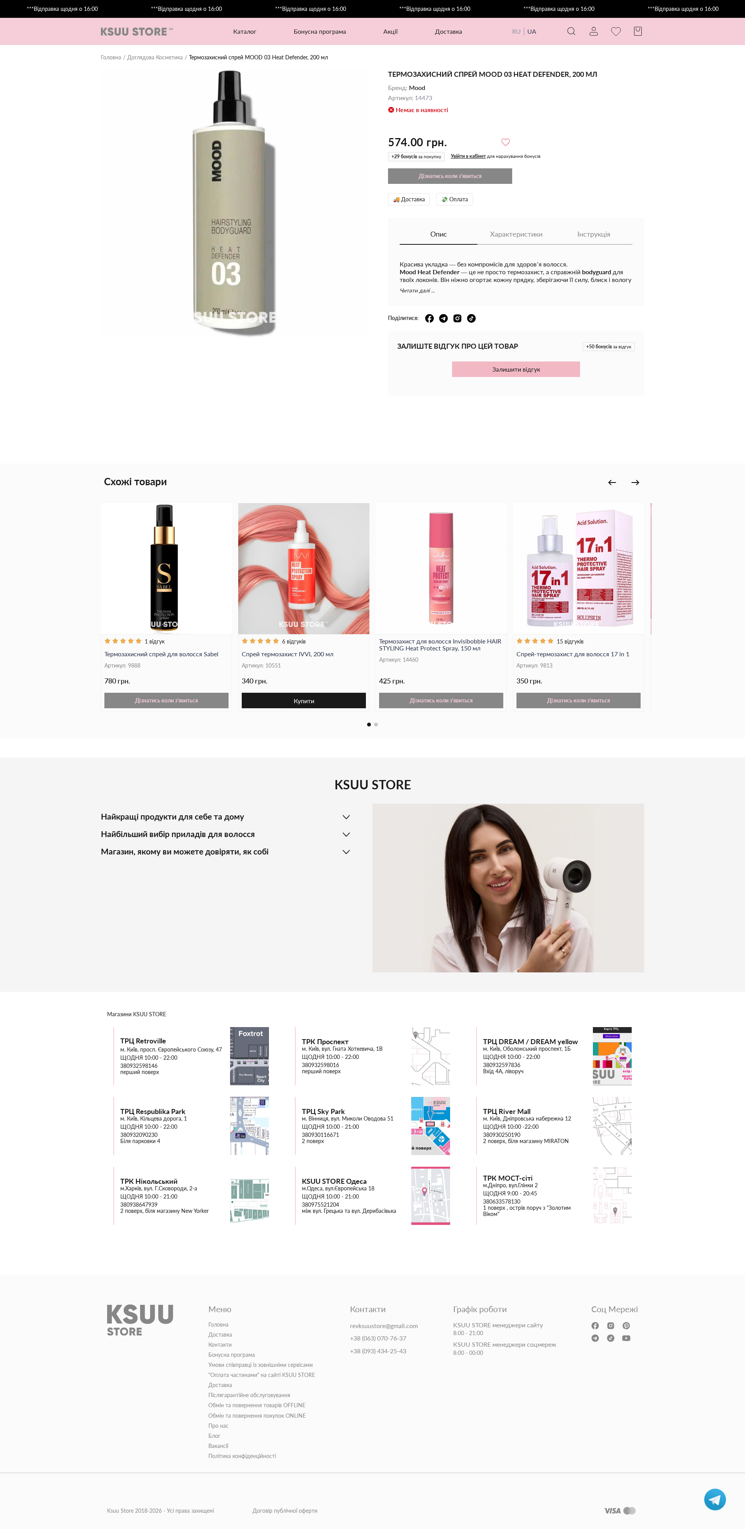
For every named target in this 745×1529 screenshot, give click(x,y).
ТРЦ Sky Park (323, 1111)
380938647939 (139, 1205)
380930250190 (501, 1135)
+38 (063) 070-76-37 (378, 1338)
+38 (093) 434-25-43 (378, 1350)
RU (516, 31)
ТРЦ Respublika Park (152, 1111)
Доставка (448, 31)
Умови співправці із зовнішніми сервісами (260, 1365)
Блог (214, 1436)
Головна (111, 57)
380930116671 (320, 1135)
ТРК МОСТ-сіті (508, 1178)
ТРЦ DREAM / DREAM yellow (530, 1042)
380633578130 (501, 1202)
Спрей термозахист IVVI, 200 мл (287, 653)
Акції (390, 31)
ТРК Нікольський (149, 1181)
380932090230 (139, 1135)
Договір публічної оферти (285, 1511)
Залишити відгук (516, 369)
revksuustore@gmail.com (384, 1325)
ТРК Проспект (325, 1042)
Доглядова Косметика (155, 57)
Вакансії (218, 1446)
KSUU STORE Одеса (334, 1181)
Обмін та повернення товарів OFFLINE (256, 1405)
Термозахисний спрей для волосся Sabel (161, 653)
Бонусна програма (320, 31)
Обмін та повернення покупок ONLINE (257, 1416)
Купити (304, 700)
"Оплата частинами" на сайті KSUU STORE (261, 1375)
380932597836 (501, 1065)
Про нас (218, 1426)
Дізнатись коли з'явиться (166, 700)
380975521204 (320, 1205)
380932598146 (139, 1066)
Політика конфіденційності (242, 1456)
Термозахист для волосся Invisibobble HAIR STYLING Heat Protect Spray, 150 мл (440, 645)
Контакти (220, 1345)
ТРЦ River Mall (506, 1111)
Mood (417, 87)
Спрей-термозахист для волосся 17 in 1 (572, 653)
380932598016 (320, 1065)
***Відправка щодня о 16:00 (62, 9)
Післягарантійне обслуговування (249, 1395)
